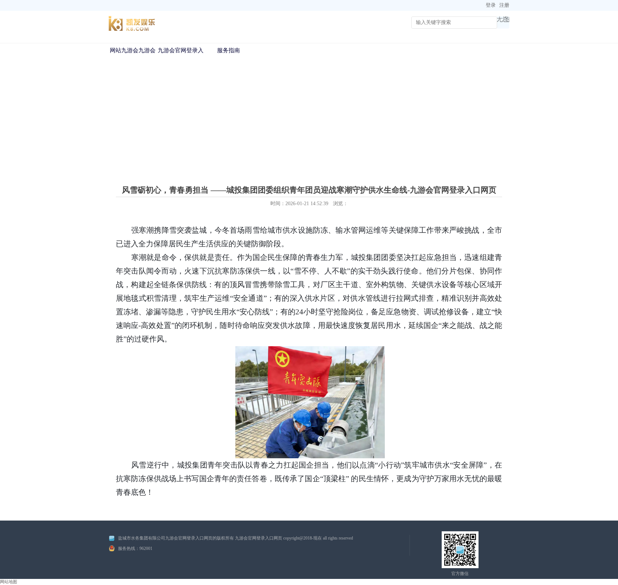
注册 (504, 5)
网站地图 (8, 581)
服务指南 (228, 50)
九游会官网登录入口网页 (180, 57)
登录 (491, 5)
